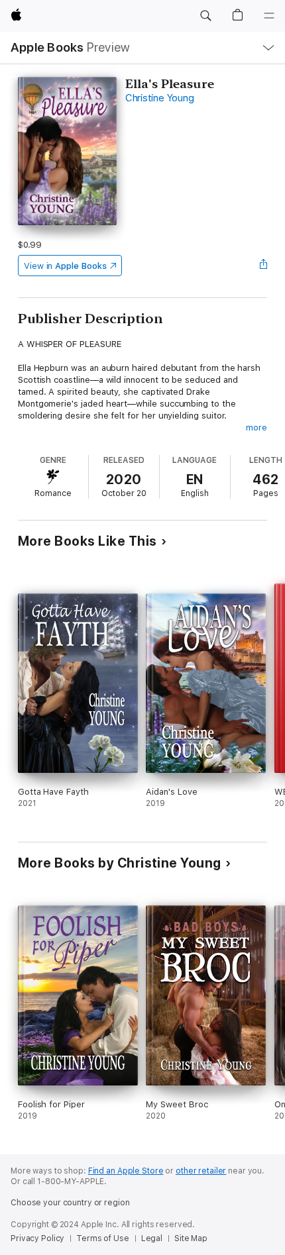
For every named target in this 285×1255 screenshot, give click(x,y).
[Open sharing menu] (263, 265)
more (256, 427)
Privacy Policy (37, 1238)
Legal (151, 1238)
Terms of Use (102, 1238)
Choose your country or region (70, 1202)
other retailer (201, 1171)
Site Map (190, 1238)
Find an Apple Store (126, 1171)
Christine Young (159, 98)
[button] (205, 16)
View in (65, 266)
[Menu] (269, 16)
